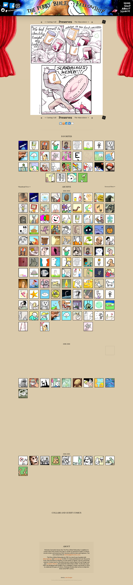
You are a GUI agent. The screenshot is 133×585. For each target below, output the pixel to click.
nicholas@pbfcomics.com (72, 554)
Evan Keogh (58, 559)
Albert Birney (47, 559)
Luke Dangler (68, 577)
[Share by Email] (72, 124)
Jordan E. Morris (52, 564)
